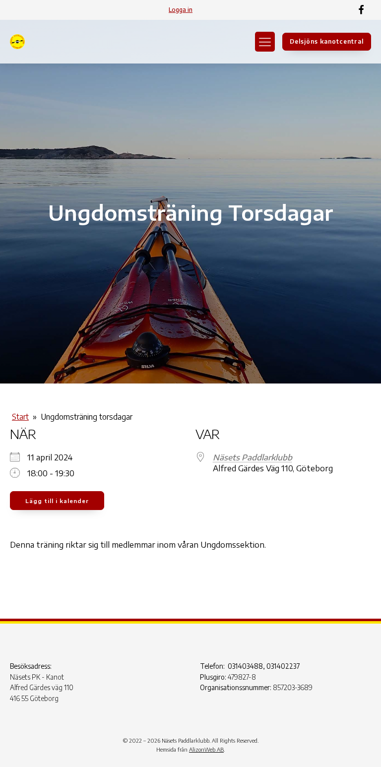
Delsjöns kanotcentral (327, 41)
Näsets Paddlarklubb (252, 457)
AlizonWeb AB (206, 749)
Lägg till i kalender (57, 501)
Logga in (180, 9)
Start (20, 417)
